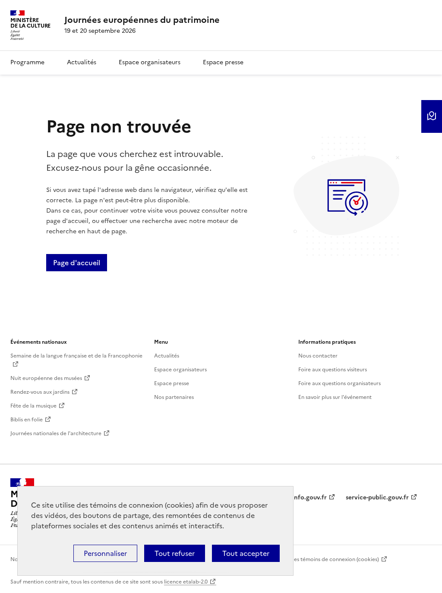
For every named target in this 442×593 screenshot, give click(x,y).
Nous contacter (318, 356)
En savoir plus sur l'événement (335, 397)
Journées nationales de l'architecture (55, 433)
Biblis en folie (26, 420)
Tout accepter (245, 553)
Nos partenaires (174, 397)
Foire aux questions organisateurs (339, 383)
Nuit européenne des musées (46, 378)
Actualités (81, 62)
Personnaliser (105, 553)
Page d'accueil (76, 262)
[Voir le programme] (431, 116)
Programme (27, 62)
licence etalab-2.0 (186, 582)
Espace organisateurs (149, 62)
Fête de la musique (33, 406)
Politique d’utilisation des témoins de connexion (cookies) (308, 559)
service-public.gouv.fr (377, 497)
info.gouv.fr (309, 497)
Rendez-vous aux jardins (39, 392)
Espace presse (223, 62)
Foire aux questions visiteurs (332, 369)
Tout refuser (175, 553)
